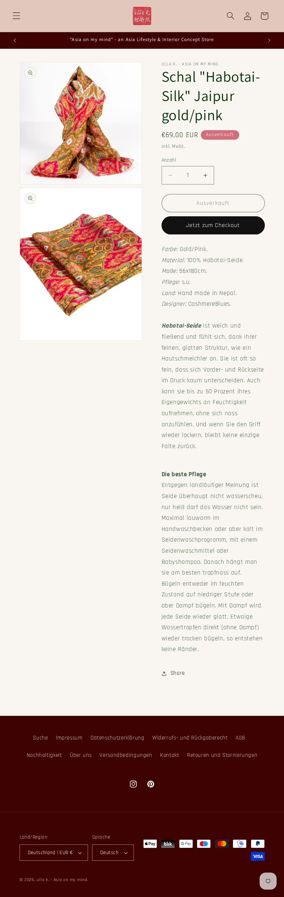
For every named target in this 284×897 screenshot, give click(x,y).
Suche (40, 737)
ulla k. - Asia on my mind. (62, 880)
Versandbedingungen (125, 755)
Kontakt (169, 755)
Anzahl (169, 160)
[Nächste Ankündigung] (269, 40)
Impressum (69, 737)
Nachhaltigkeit (44, 755)
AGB (240, 737)
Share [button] (177, 673)
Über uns (81, 755)
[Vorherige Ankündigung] (15, 40)
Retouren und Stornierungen (222, 755)
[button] (16, 15)
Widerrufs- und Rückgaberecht (190, 737)
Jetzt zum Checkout (213, 225)
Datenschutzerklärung (118, 737)
